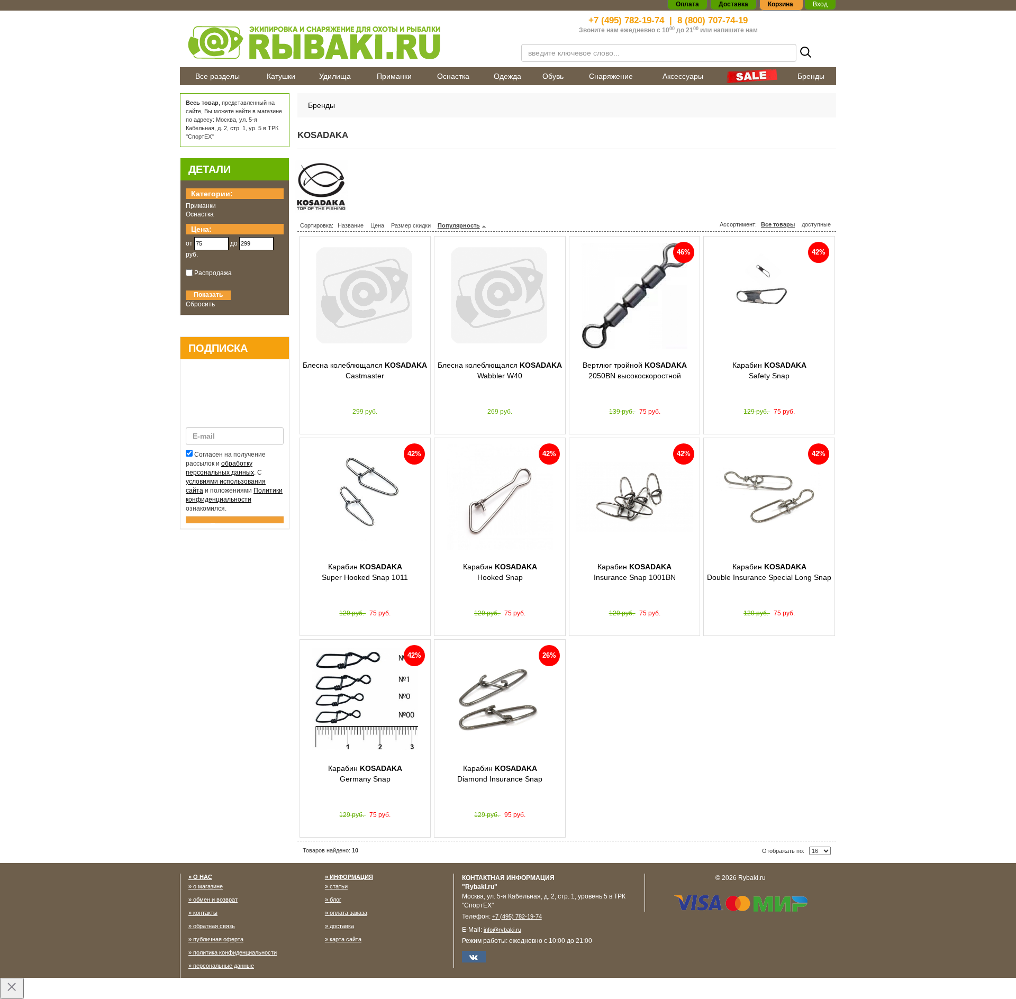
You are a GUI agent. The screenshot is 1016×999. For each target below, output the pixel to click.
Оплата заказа (348, 913)
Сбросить (200, 304)
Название (351, 225)
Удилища (335, 76)
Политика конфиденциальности (235, 952)
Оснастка (453, 76)
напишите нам (735, 30)
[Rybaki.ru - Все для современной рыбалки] (344, 42)
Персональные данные (223, 965)
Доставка (342, 926)
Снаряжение (611, 76)
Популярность (459, 225)
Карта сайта (345, 939)
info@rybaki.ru (502, 930)
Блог (335, 899)
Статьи (339, 886)
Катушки (281, 76)
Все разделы (217, 76)
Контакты (205, 913)
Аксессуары (683, 76)
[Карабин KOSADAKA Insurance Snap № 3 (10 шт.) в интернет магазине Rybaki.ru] (634, 497)
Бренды (810, 76)
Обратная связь (214, 926)
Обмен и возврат (215, 899)
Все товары (778, 224)
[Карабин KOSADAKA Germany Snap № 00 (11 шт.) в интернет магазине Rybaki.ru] (365, 699)
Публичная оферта (218, 939)
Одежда (507, 76)
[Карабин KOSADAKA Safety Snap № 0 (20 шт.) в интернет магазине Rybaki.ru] (769, 296)
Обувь (553, 76)
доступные (816, 224)
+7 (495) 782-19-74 (626, 20)
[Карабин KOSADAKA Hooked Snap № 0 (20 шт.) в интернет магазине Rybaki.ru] (499, 497)
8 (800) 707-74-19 (712, 20)
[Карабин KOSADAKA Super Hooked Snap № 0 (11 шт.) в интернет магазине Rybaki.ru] (365, 497)
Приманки (394, 76)
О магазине (208, 886)
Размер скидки (411, 225)
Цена (377, 225)
